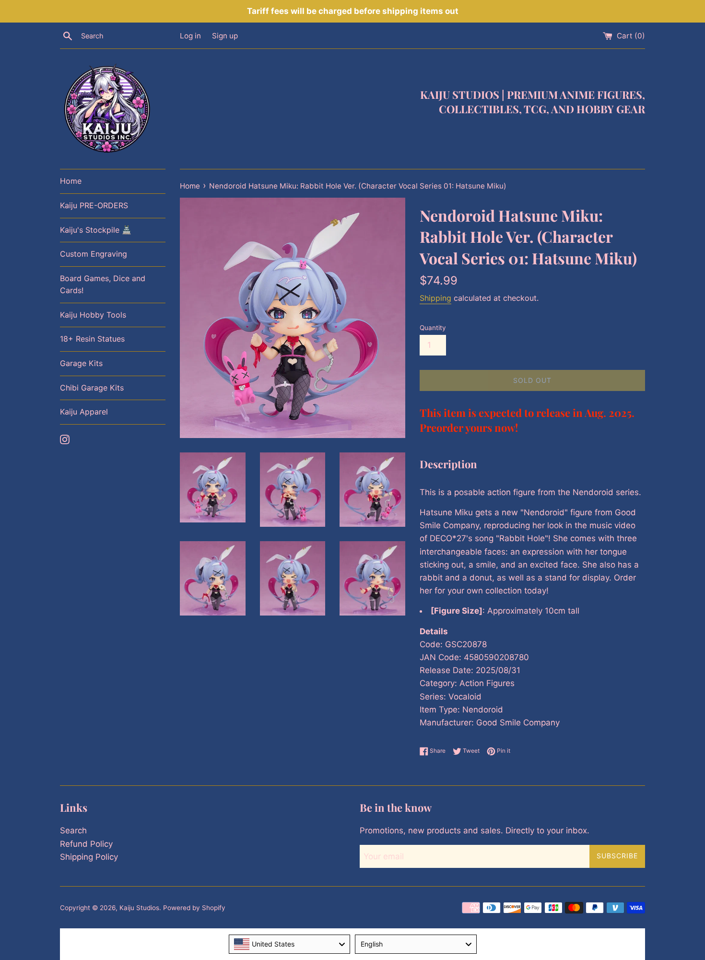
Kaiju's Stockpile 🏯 (95, 230)
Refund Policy (86, 844)
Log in (190, 35)
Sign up (225, 35)
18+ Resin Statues (92, 339)
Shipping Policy (89, 857)
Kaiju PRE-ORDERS (94, 205)
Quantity (433, 328)
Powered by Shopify (194, 908)
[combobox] (290, 944)
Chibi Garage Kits (92, 387)
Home (71, 181)
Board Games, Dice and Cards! (102, 284)
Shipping (435, 298)
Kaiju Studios (139, 908)
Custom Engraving (93, 254)
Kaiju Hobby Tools (93, 315)
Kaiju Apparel (84, 411)
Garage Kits (81, 363)
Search (73, 830)
